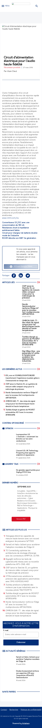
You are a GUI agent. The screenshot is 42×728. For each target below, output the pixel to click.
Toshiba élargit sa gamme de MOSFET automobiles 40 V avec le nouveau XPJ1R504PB (22, 596)
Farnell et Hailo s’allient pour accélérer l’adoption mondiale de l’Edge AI (23, 546)
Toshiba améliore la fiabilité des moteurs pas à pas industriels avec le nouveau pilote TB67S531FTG (22, 587)
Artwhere (26, 723)
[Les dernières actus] (38, 369)
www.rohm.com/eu (10, 218)
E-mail (5, 630)
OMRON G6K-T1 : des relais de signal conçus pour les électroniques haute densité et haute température (22, 613)
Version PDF (21, 519)
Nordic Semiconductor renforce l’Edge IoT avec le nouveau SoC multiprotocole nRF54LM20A (22, 604)
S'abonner (21, 642)
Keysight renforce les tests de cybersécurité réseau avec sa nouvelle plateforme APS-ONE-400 (22, 561)
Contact (4, 710)
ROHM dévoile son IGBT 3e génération (19, 238)
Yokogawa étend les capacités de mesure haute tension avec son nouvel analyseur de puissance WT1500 (22, 538)
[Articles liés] (38, 282)
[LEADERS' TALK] (38, 464)
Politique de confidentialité (31, 710)
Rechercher (13, 710)
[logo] (21, 6)
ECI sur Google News (22, 266)
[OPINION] (38, 428)
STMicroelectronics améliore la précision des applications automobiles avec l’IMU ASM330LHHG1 (23, 579)
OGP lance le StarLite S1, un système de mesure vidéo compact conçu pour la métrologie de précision (22, 570)
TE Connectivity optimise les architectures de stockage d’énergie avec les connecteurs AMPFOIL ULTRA (22, 553)
